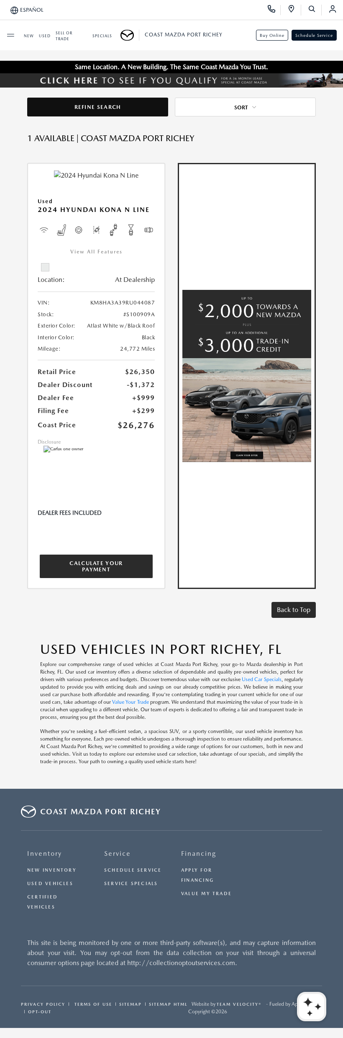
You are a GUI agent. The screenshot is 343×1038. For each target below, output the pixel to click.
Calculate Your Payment (96, 566)
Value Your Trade (130, 702)
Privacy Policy (43, 1004)
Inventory (44, 853)
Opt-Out (39, 1011)
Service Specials (131, 883)
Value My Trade (206, 893)
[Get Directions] (294, 10)
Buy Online (272, 35)
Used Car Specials (262, 679)
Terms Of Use (92, 1004)
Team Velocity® (239, 1004)
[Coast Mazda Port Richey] (129, 35)
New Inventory (52, 870)
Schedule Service (314, 35)
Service (117, 853)
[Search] (315, 10)
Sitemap (130, 1004)
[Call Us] (274, 10)
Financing (198, 853)
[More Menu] (10, 35)
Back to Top (293, 610)
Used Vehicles (50, 883)
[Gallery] (171, 80)
